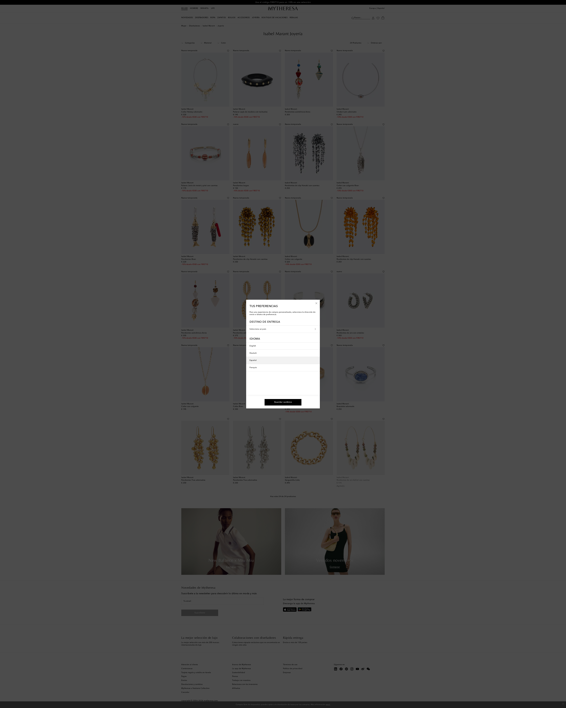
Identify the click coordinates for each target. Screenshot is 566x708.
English (253, 346)
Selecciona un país (258, 329)
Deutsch (253, 353)
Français (253, 368)
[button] (316, 303)
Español (253, 360)
